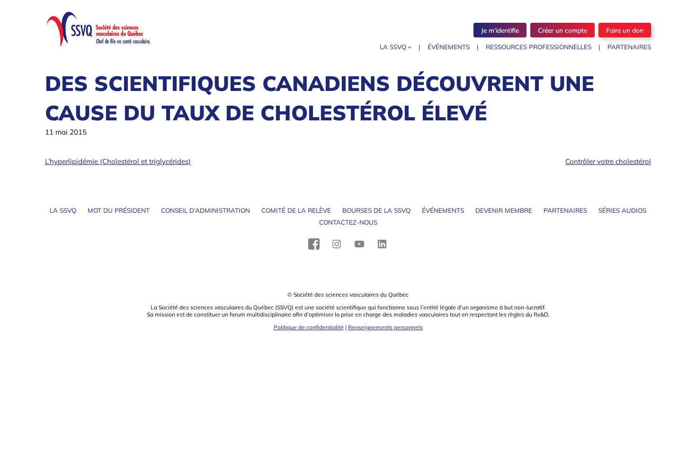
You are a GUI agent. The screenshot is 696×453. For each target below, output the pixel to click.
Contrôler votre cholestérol (608, 161)
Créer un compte (562, 30)
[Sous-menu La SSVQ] (409, 47)
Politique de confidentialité (309, 327)
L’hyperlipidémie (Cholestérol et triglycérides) (118, 161)
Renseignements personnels (385, 327)
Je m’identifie (500, 30)
